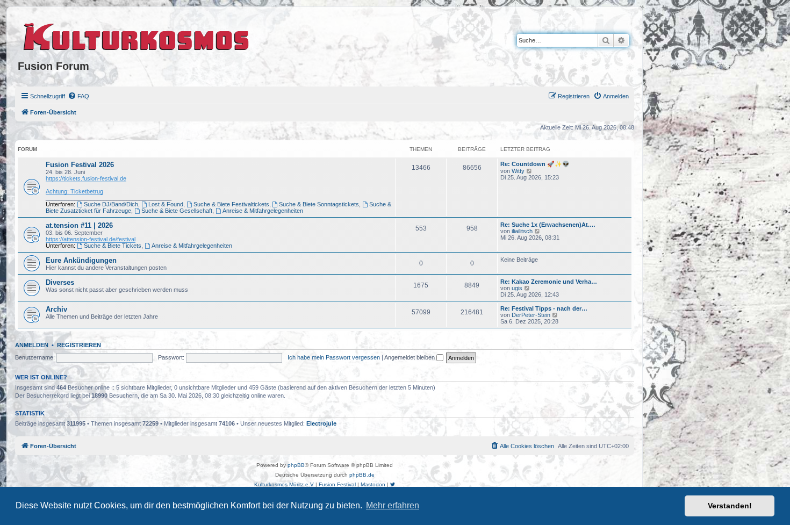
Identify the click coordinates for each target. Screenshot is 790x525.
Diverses (60, 282)
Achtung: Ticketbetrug (74, 191)
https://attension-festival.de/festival (90, 239)
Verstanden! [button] (730, 505)
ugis (517, 288)
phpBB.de (362, 475)
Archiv (56, 309)
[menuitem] (78, 96)
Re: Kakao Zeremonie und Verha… (548, 281)
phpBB (296, 465)
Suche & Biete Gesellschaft (176, 210)
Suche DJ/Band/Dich (111, 204)
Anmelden (31, 345)
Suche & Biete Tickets (112, 245)
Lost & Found (165, 204)
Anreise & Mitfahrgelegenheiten (262, 210)
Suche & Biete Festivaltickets (231, 204)
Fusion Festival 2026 (80, 165)
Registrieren (79, 345)
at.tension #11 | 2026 (79, 225)
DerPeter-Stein (531, 315)
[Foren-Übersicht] (137, 35)
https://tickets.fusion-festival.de (86, 178)
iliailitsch (522, 231)
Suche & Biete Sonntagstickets (319, 204)
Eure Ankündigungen (81, 260)
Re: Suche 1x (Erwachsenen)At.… (547, 224)
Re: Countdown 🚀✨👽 (535, 164)
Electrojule (321, 423)
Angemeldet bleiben (410, 357)
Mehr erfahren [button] (392, 505)
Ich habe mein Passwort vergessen (334, 357)
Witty (518, 171)
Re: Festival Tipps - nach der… (543, 308)
